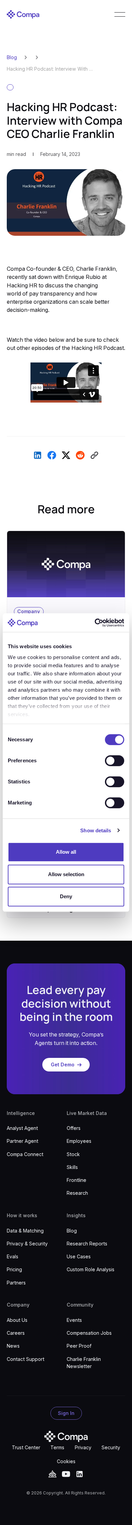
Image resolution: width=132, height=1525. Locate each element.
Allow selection (66, 874)
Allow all (66, 852)
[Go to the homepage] (66, 1436)
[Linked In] (79, 1474)
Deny (66, 896)
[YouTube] (52, 1474)
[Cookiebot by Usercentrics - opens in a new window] (95, 622)
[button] (119, 14)
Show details (95, 830)
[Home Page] (23, 14)
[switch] (114, 760)
